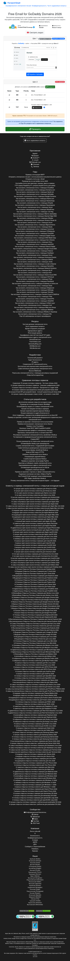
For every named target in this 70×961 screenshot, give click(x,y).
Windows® (35, 156)
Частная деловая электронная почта (35, 324)
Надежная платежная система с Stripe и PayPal (35, 474)
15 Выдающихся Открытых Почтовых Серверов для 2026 (35, 576)
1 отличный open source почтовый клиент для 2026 (35, 521)
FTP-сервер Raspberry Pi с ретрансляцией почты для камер (35, 185)
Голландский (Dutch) (35, 866)
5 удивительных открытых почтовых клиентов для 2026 (35, 774)
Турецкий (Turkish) (35, 901)
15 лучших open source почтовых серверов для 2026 (35, 488)
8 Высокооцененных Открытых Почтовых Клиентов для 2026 (35, 630)
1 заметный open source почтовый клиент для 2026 (35, 525)
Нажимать (35, 849)
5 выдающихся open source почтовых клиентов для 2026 (35, 517)
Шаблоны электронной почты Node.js (35, 454)
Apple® (35, 153)
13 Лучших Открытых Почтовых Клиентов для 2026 (35, 569)
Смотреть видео (36, 32)
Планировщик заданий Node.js (35, 456)
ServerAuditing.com (35, 344)
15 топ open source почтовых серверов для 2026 (35, 493)
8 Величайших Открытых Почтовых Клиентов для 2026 (35, 595)
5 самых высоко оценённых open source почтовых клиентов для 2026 (35, 508)
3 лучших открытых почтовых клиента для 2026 (35, 674)
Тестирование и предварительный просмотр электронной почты (35, 437)
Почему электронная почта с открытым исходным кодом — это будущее (35, 480)
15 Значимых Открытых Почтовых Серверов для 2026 (35, 584)
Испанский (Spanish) (35, 895)
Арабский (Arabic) (35, 859)
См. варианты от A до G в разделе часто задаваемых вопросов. (41, 122)
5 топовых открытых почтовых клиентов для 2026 (35, 739)
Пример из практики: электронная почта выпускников (35, 422)
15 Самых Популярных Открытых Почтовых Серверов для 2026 (35, 623)
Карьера (35, 851)
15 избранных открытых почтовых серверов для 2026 (35, 658)
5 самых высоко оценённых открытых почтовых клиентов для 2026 (35, 752)
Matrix (36, 819)
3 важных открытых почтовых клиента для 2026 (35, 787)
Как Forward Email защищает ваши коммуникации (35, 476)
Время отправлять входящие (35, 328)
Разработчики (35, 354)
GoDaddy (21, 43)
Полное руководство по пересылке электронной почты (35, 441)
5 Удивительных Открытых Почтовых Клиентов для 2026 (35, 652)
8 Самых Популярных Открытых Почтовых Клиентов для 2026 (35, 626)
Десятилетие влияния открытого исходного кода (35, 402)
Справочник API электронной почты (35, 364)
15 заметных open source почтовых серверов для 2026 (35, 523)
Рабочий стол (36, 162)
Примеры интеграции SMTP (35, 175)
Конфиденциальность (39, 6)
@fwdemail (36, 817)
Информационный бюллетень (36, 812)
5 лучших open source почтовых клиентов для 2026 (35, 534)
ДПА (35, 844)
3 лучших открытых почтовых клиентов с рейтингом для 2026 (35, 743)
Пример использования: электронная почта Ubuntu (35, 424)
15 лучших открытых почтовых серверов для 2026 (35, 671)
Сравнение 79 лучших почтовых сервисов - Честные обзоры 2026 (35, 383)
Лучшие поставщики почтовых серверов (35, 409)
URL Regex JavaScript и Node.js (35, 478)
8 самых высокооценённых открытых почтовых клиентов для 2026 (35, 691)
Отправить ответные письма (35, 470)
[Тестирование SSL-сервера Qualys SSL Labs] (26, 911)
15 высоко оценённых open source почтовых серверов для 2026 (35, 497)
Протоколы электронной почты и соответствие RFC (35, 433)
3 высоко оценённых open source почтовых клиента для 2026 (35, 499)
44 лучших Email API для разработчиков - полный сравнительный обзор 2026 (35, 392)
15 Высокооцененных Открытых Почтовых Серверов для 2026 (35, 619)
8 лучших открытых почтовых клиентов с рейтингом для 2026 (35, 804)
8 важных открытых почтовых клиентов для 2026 (35, 665)
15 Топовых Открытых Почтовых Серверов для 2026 (35, 615)
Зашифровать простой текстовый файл (35, 335)
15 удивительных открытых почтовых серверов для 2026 (35, 711)
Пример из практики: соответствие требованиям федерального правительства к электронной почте (35, 418)
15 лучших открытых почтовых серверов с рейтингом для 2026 (35, 802)
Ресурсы (35, 321)
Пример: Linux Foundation (35, 426)
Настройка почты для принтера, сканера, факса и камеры (35, 183)
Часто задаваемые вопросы (56, 6)
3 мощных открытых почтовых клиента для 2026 (35, 669)
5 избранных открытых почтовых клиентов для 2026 (35, 660)
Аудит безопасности (35, 360)
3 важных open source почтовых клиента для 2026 (35, 543)
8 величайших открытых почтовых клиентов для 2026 (35, 656)
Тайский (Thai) (35, 899)
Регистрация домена (35, 333)
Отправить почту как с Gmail (35, 179)
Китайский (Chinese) (35, 861)
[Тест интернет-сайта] (25, 916)
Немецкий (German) (35, 874)
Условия (35, 840)
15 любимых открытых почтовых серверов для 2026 (35, 780)
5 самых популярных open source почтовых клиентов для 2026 (35, 504)
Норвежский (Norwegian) (35, 887)
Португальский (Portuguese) (35, 891)
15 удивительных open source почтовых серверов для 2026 (35, 528)
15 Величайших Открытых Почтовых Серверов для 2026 (35, 593)
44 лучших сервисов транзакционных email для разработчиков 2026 (35, 390)
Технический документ (35, 358)
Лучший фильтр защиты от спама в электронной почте (35, 406)
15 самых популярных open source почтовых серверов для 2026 (35, 502)
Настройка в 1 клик (45, 39)
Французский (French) (35, 872)
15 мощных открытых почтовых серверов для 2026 (35, 667)
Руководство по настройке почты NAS (35, 181)
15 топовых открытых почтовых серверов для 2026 (35, 676)
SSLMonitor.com (35, 348)
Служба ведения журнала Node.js (35, 459)
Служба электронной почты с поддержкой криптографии (35, 446)
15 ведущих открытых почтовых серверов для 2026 (35, 693)
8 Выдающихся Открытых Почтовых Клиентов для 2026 (35, 578)
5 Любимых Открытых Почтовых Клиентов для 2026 (35, 600)
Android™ (35, 158)
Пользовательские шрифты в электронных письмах (35, 430)
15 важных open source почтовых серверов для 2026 (35, 541)
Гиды (35, 171)
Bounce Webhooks (35, 371)
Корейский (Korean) (35, 885)
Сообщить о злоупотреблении (35, 846)
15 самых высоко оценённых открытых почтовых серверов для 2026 (35, 750)
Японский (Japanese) (35, 883)
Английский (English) (35, 868)
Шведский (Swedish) (35, 897)
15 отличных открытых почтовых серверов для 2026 (35, 702)
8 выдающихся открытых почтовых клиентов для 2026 (35, 700)
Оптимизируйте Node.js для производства (35, 443)
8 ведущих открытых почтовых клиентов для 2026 (35, 695)
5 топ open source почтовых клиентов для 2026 (35, 556)
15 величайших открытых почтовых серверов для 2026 (35, 715)
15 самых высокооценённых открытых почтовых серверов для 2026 (35, 689)
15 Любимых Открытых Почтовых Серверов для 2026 (35, 597)
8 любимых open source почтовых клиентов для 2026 (35, 539)
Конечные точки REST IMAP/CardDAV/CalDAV (35, 428)
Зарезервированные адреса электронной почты (35, 337)
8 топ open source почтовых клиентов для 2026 (35, 495)
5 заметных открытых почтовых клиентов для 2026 (35, 769)
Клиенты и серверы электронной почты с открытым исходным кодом (35, 485)
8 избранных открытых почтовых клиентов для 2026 (35, 721)
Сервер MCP (35, 439)
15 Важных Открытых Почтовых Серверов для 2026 (35, 602)
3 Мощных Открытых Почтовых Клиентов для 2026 (35, 608)
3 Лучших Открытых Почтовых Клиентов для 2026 (35, 613)
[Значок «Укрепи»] (35, 926)
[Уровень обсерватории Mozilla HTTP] (43, 911)
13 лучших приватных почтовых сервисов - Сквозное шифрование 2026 (35, 385)
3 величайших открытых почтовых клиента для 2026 (35, 778)
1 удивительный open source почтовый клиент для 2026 (35, 530)
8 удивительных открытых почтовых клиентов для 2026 (35, 713)
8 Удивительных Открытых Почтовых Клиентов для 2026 (35, 591)
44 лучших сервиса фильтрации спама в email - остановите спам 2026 (35, 394)
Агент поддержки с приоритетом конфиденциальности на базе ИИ (35, 415)
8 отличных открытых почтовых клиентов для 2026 (35, 704)
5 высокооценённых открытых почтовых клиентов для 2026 (35, 682)
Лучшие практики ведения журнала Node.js (35, 411)
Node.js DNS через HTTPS (35, 452)
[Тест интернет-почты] (44, 916)
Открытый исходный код (35, 375)
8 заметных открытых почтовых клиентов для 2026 (35, 708)
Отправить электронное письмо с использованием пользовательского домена (35, 177)
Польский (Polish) (35, 889)
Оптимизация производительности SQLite (35, 467)
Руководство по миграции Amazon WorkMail (35, 404)
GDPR (35, 842)
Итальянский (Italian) (35, 882)
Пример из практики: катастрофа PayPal (35, 461)
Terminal (36, 166)
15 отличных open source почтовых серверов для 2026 (35, 519)
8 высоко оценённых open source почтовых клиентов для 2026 (35, 560)
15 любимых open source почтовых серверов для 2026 (35, 536)
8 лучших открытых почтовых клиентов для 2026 (35, 795)
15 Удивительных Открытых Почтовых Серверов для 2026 (35, 589)
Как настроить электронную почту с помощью (35, 188)
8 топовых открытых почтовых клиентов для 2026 (35, 678)
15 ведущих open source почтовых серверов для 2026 (35, 510)
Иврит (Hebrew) (35, 876)
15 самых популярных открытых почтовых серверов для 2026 (35, 684)
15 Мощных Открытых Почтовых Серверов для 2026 (35, 606)
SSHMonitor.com (35, 346)
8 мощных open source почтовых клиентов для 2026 (35, 547)
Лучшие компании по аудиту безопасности (35, 413)
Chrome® (36, 164)
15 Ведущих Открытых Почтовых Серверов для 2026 (35, 571)
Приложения (35, 150)
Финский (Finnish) (35, 870)
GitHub (35, 814)
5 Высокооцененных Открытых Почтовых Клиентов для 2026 (35, 621)
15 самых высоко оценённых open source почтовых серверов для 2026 (35, 506)
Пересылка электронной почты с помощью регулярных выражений (35, 373)
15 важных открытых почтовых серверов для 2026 (35, 663)
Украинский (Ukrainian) (35, 902)
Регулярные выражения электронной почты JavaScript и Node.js (35, 435)
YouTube (36, 821)
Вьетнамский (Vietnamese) (35, 904)
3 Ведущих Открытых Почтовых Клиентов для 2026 (35, 573)
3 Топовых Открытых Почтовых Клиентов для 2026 (35, 617)
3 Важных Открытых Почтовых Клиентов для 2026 (35, 604)
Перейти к (59, 38)
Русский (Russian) (35, 893)
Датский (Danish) (35, 864)
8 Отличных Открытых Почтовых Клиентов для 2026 (35, 582)
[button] (44, 107)
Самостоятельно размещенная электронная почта (35, 368)
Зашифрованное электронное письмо (18, 6)
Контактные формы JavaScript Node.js (35, 450)
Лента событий (35, 831)
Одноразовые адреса (35, 331)
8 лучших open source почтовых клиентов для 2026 (35, 491)
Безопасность (35, 836)
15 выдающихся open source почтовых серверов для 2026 (35, 515)
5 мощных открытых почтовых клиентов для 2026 (35, 730)
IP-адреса (35, 362)
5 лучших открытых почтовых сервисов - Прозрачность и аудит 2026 (35, 387)
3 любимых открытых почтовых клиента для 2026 (35, 782)
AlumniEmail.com (35, 339)
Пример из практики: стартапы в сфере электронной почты (35, 472)
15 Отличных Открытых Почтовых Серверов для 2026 (35, 580)
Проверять (50, 87)
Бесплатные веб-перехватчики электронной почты (35, 366)
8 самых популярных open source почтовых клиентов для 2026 (35, 565)
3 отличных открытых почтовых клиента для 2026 (35, 765)
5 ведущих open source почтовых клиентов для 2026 (35, 512)
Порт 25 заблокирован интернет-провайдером (35, 316)
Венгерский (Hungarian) (35, 878)
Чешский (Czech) (35, 862)
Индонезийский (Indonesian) (35, 880)
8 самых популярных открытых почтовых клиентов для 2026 (35, 687)
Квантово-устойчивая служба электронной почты (35, 463)
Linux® (35, 160)
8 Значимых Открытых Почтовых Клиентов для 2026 (35, 586)
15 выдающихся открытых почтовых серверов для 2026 (35, 697)
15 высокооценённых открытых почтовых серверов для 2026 (35, 680)
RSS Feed (36, 823)
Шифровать (37, 107)
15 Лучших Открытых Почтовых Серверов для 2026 (35, 610)
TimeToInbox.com (35, 342)
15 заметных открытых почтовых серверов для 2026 (35, 706)
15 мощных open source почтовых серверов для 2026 (35, 545)
